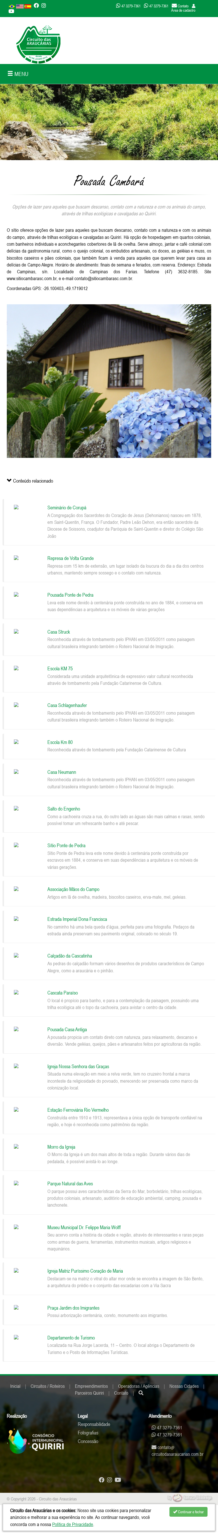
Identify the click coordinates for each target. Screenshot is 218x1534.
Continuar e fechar (190, 1512)
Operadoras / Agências (138, 1386)
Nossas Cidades (184, 1386)
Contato (121, 1393)
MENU (20, 74)
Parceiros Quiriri (89, 1393)
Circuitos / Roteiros (48, 1386)
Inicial (15, 1386)
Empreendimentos (91, 1386)
